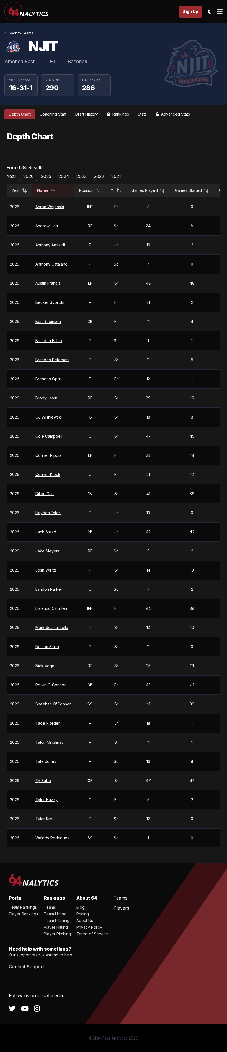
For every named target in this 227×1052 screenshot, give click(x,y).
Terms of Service (92, 933)
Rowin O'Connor (50, 684)
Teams (50, 907)
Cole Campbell (48, 436)
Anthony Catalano (51, 264)
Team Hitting (55, 913)
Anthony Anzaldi (50, 245)
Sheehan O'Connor (53, 704)
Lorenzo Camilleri (51, 608)
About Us (84, 920)
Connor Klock (47, 474)
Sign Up (190, 11)
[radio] (28, 176)
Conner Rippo (48, 455)
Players (121, 908)
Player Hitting (56, 927)
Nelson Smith (47, 646)
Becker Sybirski (49, 302)
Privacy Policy (89, 927)
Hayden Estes (48, 512)
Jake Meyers (47, 551)
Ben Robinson (48, 321)
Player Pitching (57, 933)
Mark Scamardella (51, 627)
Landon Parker (48, 589)
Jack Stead (45, 531)
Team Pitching (56, 920)
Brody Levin (46, 398)
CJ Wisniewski (48, 417)
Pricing (82, 913)
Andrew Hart (46, 225)
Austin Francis (47, 283)
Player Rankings (23, 913)
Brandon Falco (48, 340)
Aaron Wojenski (49, 206)
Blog (80, 907)
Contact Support (26, 966)
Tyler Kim (43, 818)
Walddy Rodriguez (52, 838)
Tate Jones (45, 761)
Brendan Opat (48, 378)
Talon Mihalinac (49, 742)
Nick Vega (44, 665)
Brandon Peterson (52, 359)
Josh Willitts (46, 570)
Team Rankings (23, 907)
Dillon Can (44, 493)
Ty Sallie (43, 780)
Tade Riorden (48, 723)
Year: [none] (12, 176)
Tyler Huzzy (46, 799)
